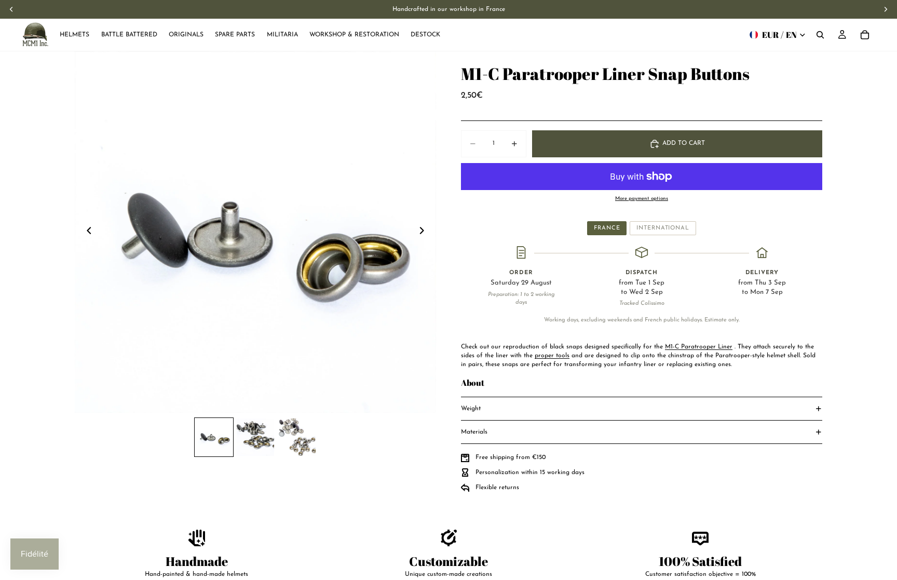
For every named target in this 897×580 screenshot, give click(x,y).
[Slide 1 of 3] (214, 437)
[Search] (820, 34)
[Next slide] (424, 232)
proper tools (552, 356)
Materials (474, 432)
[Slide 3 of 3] (297, 437)
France (607, 228)
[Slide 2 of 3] (255, 437)
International (662, 228)
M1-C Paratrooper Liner (698, 347)
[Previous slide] (86, 232)
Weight (471, 409)
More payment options (641, 198)
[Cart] (864, 34)
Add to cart (683, 143)
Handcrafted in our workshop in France (448, 9)
